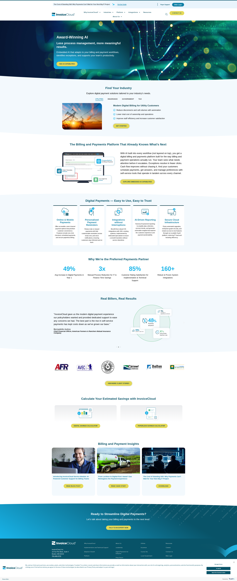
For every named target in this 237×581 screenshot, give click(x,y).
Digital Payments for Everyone (122, 552)
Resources (147, 12)
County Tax (144, 551)
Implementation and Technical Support (96, 547)
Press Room (119, 557)
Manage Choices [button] (218, 564)
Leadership (119, 547)
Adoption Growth (89, 551)
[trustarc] (231, 579)
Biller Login (169, 556)
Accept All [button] (218, 568)
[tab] (99, 99)
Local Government (146, 556)
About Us (116, 16)
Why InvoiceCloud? (91, 12)
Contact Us (169, 551)
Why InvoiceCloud (89, 543)
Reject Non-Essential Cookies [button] (218, 572)
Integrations (133, 12)
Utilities (143, 543)
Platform (120, 12)
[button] (234, 562)
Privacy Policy (5, 579)
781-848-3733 (56, 556)
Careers (168, 547)
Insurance (144, 547)
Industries (107, 12)
